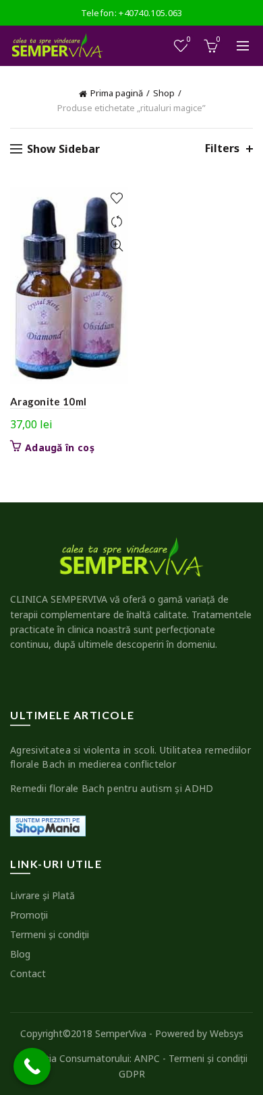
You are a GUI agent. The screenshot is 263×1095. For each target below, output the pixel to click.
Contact (28, 973)
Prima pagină (116, 93)
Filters (222, 148)
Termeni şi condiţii (49, 934)
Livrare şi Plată (42, 895)
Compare (116, 222)
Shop (164, 93)
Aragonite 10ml (48, 401)
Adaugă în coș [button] (59, 448)
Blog (20, 954)
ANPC (147, 1058)
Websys (226, 1033)
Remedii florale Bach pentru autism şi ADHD (112, 788)
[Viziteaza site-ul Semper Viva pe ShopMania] (48, 824)
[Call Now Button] (32, 1066)
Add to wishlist (116, 198)
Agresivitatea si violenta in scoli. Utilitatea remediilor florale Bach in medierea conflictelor (130, 756)
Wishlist (189, 40)
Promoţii (29, 914)
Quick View (116, 245)
